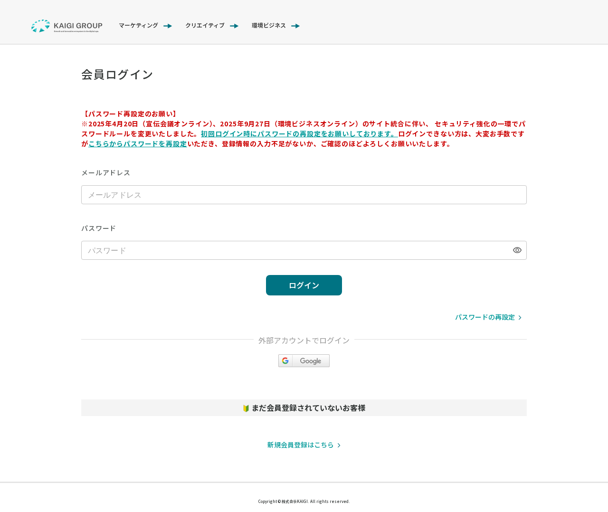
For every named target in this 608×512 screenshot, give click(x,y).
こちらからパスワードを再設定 (137, 143)
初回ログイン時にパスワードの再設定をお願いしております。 (299, 133)
